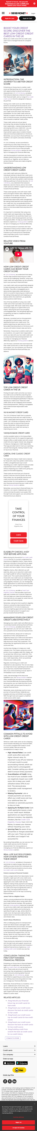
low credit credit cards (10, 870)
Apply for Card (27, 18)
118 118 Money (20, 93)
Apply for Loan (9, 18)
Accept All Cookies (18, 1127)
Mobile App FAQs (8, 1075)
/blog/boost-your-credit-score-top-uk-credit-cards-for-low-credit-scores (20, 1017)
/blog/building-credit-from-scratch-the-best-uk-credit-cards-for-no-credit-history (20, 1031)
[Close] (34, 1103)
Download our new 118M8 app (17, 4)
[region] (18, 1116)
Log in (33, 13)
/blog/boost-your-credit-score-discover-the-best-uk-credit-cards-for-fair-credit (20, 1010)
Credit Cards (18, 541)
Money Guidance (14, 485)
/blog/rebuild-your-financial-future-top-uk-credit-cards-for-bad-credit (19, 1003)
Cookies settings (18, 1117)
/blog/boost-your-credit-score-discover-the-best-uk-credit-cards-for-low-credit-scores (20, 1024)
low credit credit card (13, 967)
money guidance (16, 150)
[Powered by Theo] (19, 1070)
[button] (34, 3)
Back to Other (13, 1038)
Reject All (18, 1122)
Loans (18, 535)
